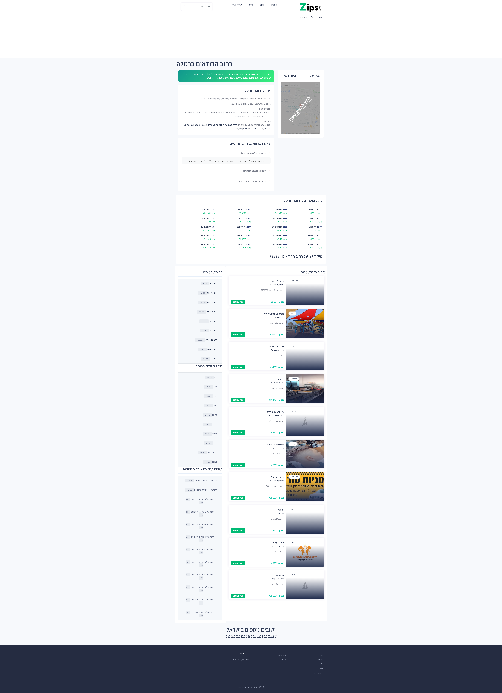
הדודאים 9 (313, 226)
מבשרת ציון (210, 124)
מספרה (293, 444)
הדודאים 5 (313, 218)
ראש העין (202, 124)
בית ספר (293, 509)
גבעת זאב (189, 124)
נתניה (195, 124)
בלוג (262, 5)
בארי (211, 443)
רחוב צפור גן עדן (211, 339)
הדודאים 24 (206, 244)
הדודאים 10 (277, 226)
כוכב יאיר (267, 128)
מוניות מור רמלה (277, 477)
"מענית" (280, 509)
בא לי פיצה (279, 575)
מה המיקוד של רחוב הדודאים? (256, 153)
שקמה (211, 414)
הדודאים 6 (277, 218)
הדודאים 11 (242, 226)
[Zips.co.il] (310, 7)
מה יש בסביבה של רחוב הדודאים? (254, 181)
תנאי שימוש (281, 655)
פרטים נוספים (238, 301)
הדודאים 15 (242, 235)
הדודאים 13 (313, 235)
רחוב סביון (213, 330)
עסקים (274, 5)
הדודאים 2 (277, 209)
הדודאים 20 (277, 244)
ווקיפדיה (238, 116)
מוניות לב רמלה (277, 281)
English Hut (278, 542)
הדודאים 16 (206, 235)
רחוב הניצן (213, 283)
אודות (251, 5)
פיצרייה (293, 575)
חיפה (236, 128)
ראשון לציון (243, 128)
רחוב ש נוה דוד (211, 311)
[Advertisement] (251, 38)
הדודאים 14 (277, 235)
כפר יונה (219, 124)
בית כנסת (293, 346)
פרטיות (283, 659)
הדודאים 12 (206, 226)
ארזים (211, 424)
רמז (212, 377)
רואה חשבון (294, 411)
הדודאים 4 (206, 209)
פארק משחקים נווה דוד (274, 313)
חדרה (235, 124)
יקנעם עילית (227, 124)
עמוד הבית (320, 17)
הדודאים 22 (241, 244)
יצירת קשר (237, 5)
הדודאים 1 (313, 209)
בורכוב (211, 462)
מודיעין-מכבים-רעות (255, 128)
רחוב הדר (213, 358)
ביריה (211, 405)
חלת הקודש (279, 379)
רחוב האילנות (212, 292)
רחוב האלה (213, 321)
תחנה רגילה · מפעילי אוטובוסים (202, 480)
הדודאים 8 (206, 218)
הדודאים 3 (242, 209)
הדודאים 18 (313, 244)
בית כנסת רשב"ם (276, 346)
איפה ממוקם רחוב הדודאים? (257, 170)
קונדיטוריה (294, 379)
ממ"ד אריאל (208, 452)
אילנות (211, 433)
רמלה (312, 17)
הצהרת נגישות (318, 673)
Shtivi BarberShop (275, 444)
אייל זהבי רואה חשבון (275, 411)
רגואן (211, 396)
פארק (292, 313)
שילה (211, 386)
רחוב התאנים (212, 349)
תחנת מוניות (294, 281)
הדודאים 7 (242, 218)
